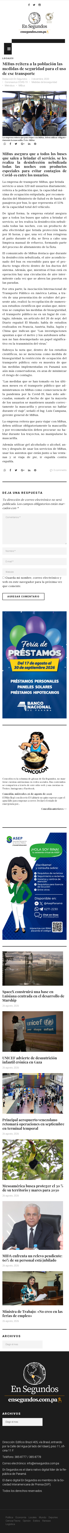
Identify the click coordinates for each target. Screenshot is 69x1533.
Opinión (27, 1520)
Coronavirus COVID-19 (16, 82)
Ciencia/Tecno (13, 1520)
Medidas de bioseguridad (44, 82)
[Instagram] (39, 5)
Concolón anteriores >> (54, 808)
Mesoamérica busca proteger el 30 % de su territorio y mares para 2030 (32, 1187)
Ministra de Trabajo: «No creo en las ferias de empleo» (32, 1313)
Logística (10, 1524)
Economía (21, 1517)
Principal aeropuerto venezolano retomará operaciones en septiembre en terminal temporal (33, 1124)
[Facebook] (29, 5)
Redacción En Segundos (15, 79)
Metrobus (10, 85)
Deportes (53, 1517)
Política (9, 1517)
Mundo (42, 1517)
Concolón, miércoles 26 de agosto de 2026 (27, 793)
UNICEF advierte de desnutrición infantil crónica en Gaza (29, 1059)
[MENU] (8, 49)
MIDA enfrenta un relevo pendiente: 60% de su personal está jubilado (32, 1257)
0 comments (60, 470)
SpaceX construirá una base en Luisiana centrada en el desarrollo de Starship (33, 996)
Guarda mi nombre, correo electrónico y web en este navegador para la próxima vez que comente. (32, 582)
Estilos (36, 1520)
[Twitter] (34, 5)
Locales (8, 58)
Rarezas (46, 1520)
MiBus (22, 85)
